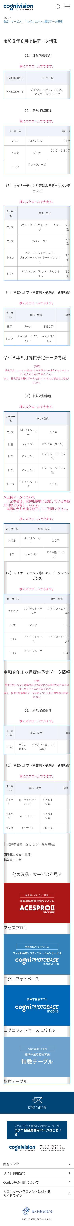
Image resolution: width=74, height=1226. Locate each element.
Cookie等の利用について (21, 1182)
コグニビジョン (18, 6)
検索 (58, 6)
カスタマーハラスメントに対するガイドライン (27, 1193)
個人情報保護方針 (43, 1211)
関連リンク (11, 1163)
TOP (6, 17)
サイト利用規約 (14, 1173)
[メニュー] (67, 6)
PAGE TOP (66, 1218)
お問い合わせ (37, 1107)
